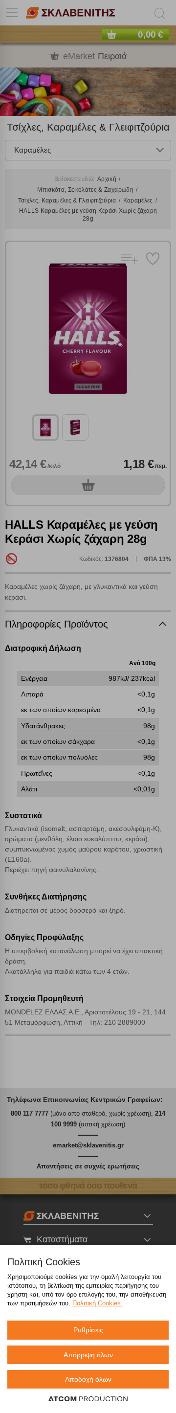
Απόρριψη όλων (88, 1355)
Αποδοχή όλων (88, 1379)
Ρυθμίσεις (88, 1330)
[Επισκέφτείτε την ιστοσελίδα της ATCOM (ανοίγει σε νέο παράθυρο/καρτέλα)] (88, 1399)
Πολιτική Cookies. (97, 1303)
